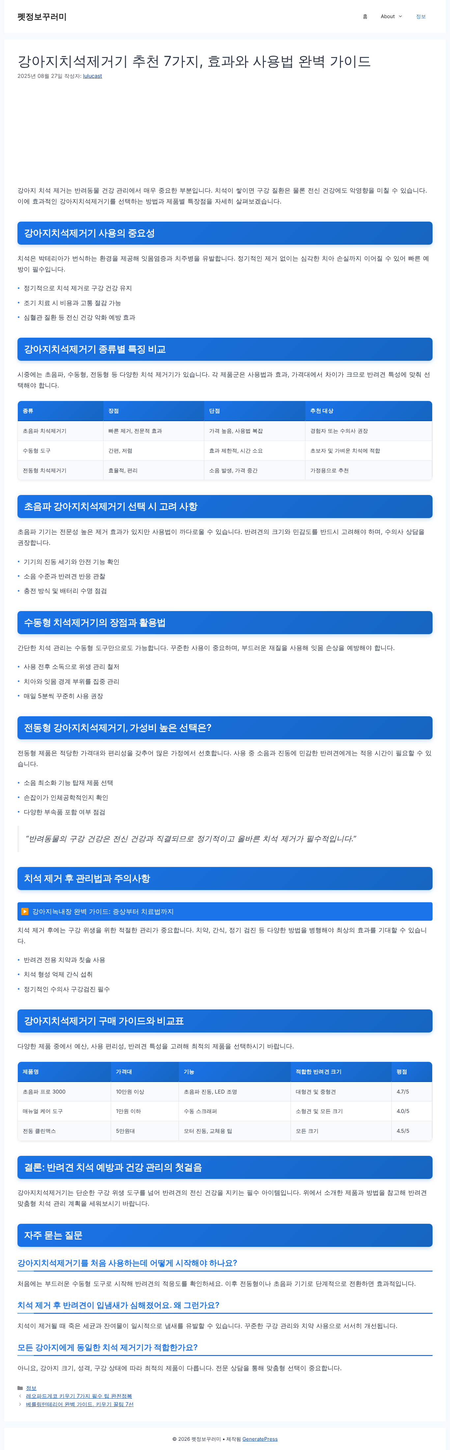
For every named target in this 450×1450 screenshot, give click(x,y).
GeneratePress (260, 1439)
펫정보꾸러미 (42, 16)
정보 (421, 16)
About (388, 16)
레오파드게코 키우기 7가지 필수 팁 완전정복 (79, 1396)
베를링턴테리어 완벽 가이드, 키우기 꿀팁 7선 (80, 1404)
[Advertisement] (215, 139)
